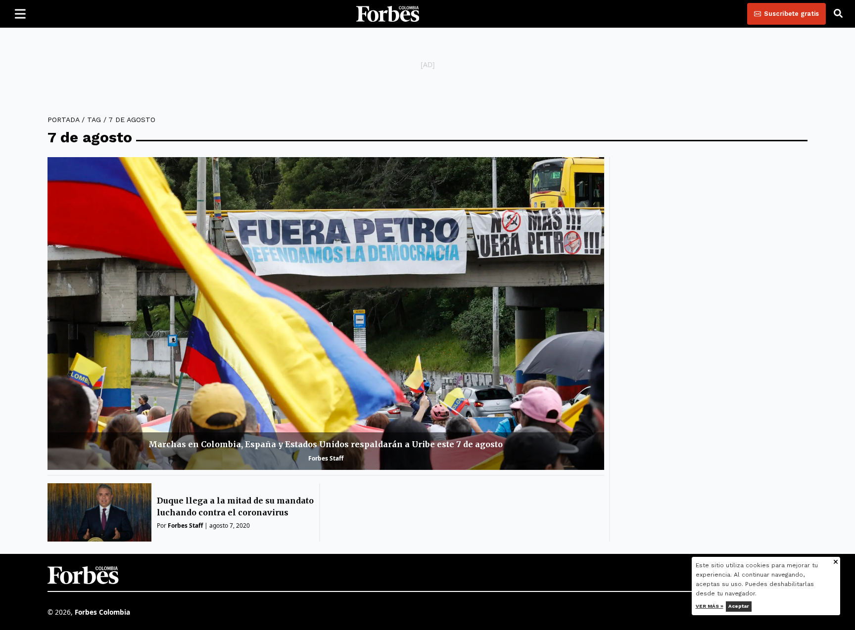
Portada (63, 120)
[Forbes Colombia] (388, 14)
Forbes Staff (325, 458)
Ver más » (709, 606)
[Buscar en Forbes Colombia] (838, 14)
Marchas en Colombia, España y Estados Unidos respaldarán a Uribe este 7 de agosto (325, 444)
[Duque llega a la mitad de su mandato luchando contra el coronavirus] (99, 512)
